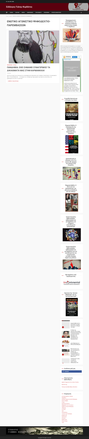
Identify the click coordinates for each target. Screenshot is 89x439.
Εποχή (63, 402)
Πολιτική (17, 12)
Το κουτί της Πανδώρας (67, 413)
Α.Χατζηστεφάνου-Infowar (67, 396)
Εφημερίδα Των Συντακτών (67, 405)
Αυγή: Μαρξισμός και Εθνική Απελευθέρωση (66, 343)
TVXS (63, 422)
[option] (72, 325)
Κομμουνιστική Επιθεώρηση (67, 406)
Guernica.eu (64, 416)
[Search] (81, 12)
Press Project (65, 421)
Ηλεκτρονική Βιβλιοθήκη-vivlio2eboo (69, 386)
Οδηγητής (64, 408)
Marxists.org (64, 384)
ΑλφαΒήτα (64, 397)
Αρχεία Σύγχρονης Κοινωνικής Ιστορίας (70, 382)
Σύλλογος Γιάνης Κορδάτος (19, 7)
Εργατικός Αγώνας (66, 403)
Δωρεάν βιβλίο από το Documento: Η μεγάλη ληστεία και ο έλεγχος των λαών (66, 325)
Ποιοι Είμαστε (38, 12)
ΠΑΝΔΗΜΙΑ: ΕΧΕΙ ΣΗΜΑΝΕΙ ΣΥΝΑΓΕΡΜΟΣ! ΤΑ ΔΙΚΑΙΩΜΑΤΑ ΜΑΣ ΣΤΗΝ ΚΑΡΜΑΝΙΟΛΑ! (32, 46)
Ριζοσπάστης (64, 412)
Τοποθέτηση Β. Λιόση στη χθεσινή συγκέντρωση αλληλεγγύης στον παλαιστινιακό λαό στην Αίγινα (66, 361)
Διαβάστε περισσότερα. (13, 81)
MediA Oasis (64, 419)
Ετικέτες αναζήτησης (56, 12)
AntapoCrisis (64, 415)
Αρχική (11, 12)
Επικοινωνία (46, 12)
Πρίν (63, 410)
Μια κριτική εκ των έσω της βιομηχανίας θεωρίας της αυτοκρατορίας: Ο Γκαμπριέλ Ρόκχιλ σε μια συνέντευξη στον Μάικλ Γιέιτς (66, 352)
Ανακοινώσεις (30, 12)
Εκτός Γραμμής (65, 400)
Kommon (63, 418)
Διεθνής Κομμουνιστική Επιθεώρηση (69, 399)
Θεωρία (23, 12)
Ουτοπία (63, 409)
